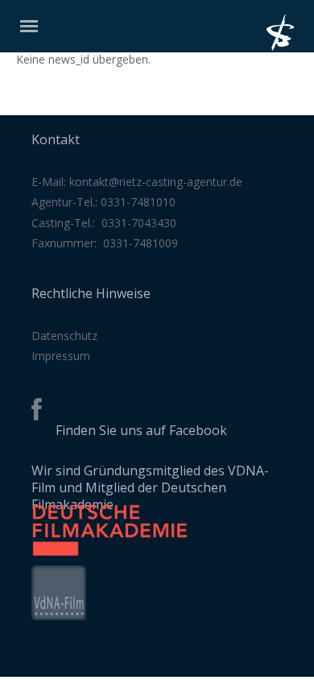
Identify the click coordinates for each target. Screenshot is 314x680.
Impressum (60, 355)
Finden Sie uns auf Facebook (141, 430)
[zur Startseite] (290, 46)
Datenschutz (64, 335)
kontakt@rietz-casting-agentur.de (155, 181)
